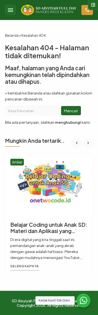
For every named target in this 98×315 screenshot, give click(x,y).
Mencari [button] (71, 110)
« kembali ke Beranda (23, 92)
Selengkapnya (24, 266)
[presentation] (77, 143)
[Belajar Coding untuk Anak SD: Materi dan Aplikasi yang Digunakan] (49, 185)
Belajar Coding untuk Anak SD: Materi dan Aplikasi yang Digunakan (48, 230)
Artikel (17, 162)
